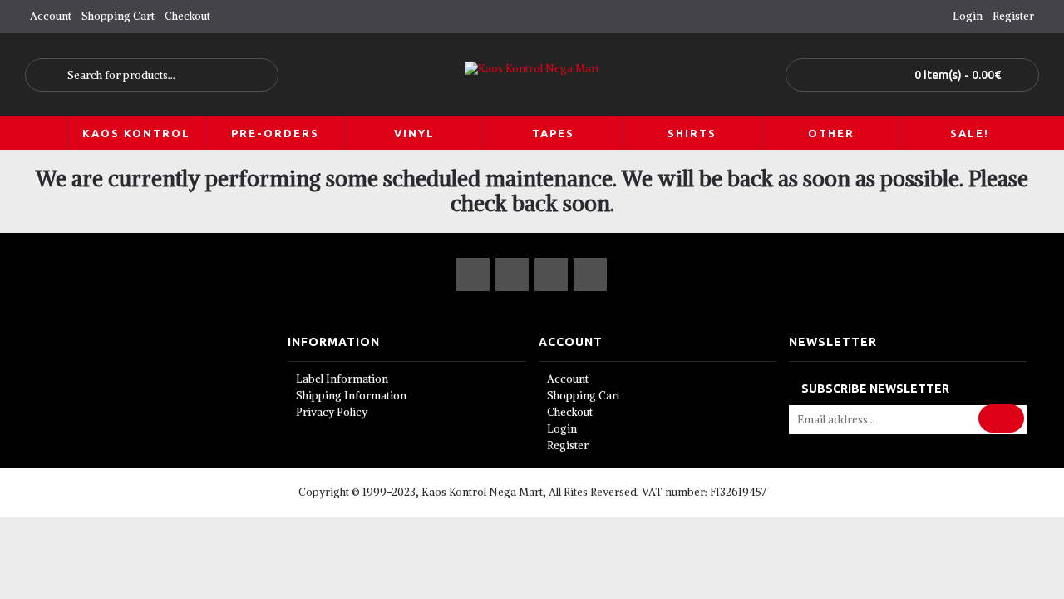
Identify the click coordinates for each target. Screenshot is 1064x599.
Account (568, 379)
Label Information (342, 379)
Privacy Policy (331, 412)
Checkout (570, 412)
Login (562, 429)
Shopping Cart (583, 396)
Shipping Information (351, 396)
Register (568, 445)
